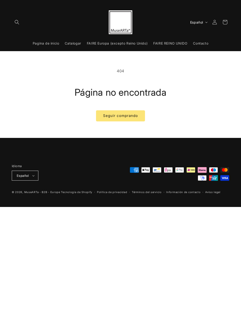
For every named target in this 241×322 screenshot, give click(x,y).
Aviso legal (213, 192)
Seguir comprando (120, 115)
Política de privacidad (112, 192)
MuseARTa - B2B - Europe (42, 192)
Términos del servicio (147, 192)
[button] (17, 22)
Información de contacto (183, 192)
